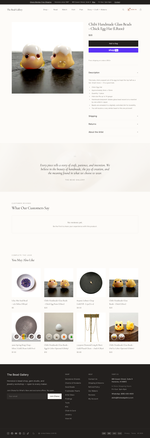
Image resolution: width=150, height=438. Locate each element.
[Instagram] (8, 433)
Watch (64, 10)
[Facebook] (12, 433)
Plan (81, 10)
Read (55, 10)
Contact (117, 2)
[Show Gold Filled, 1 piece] (31, 337)
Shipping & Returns (96, 383)
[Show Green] (71, 337)
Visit (73, 10)
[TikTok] (28, 433)
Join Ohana (54, 396)
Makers (104, 10)
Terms (133, 433)
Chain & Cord (70, 411)
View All (68, 418)
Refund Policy (94, 387)
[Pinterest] (20, 433)
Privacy (127, 433)
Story (90, 10)
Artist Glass (69, 395)
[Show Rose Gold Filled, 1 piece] (39, 337)
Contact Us (92, 379)
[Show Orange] (64, 337)
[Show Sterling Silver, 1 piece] (17, 337)
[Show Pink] (121, 337)
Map (93, 2)
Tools (67, 403)
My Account (93, 399)
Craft (96, 10)
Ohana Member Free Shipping (40, 2)
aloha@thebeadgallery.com (122, 398)
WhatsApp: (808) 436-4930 (123, 394)
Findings (68, 399)
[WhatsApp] (24, 433)
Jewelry (68, 415)
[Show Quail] (56, 337)
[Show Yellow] (114, 337)
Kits (66, 407)
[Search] (123, 9)
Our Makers (93, 391)
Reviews (91, 395)
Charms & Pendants (73, 383)
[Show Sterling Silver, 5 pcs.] (24, 337)
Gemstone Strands (72, 379)
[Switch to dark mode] (34, 433)
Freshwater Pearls (72, 391)
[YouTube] (16, 433)
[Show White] (49, 337)
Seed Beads (70, 387)
